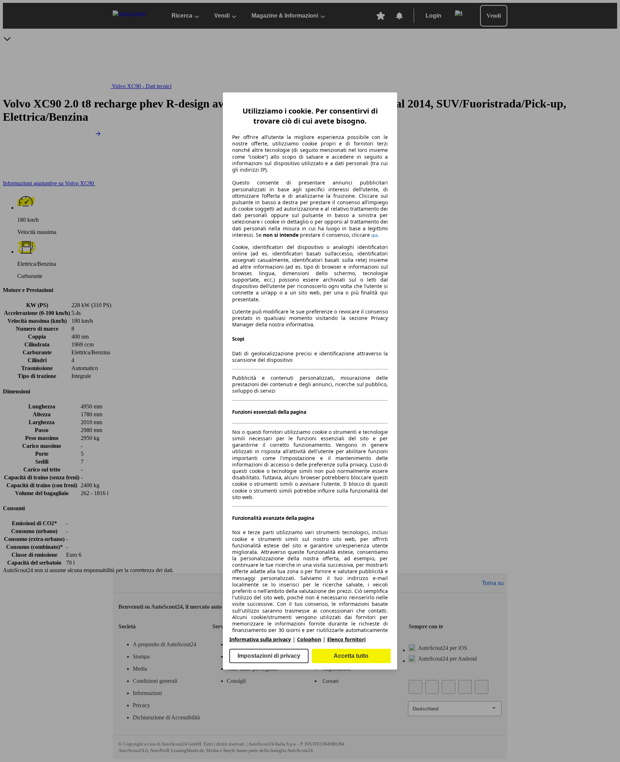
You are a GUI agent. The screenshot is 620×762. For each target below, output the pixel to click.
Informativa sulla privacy (260, 639)
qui (374, 235)
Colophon (309, 639)
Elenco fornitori (346, 639)
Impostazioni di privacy (269, 656)
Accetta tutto (351, 656)
